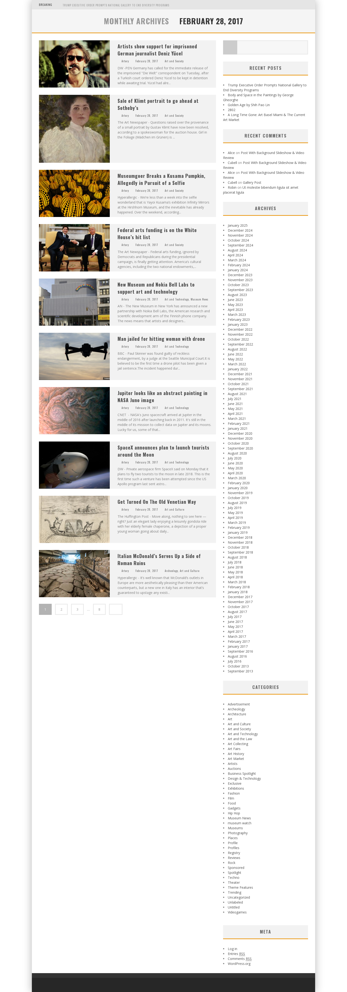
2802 (231, 110)
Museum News (199, 299)
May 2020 (235, 468)
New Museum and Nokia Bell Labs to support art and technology (156, 288)
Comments (240, 958)
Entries (236, 953)
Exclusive (234, 783)
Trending (234, 892)
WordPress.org (239, 963)
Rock (231, 862)
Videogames (237, 912)
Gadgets (234, 808)
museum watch (239, 823)
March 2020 (237, 478)
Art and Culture (174, 509)
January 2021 (238, 428)
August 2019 (237, 502)
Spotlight (234, 872)
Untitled (234, 907)
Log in (232, 948)
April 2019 (235, 517)
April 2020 (235, 473)
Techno (233, 877)
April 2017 (235, 631)
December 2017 (240, 597)
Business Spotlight (242, 773)
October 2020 (238, 443)
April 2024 (235, 255)
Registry (234, 852)
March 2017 (237, 636)
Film (231, 798)
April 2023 (235, 309)
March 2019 (237, 522)
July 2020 (234, 458)
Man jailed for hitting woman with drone (161, 338)
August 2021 (237, 394)
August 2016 (237, 656)
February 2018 (239, 587)
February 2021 (239, 423)
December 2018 (240, 537)
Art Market (236, 758)
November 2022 (240, 334)
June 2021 (235, 403)
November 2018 (240, 542)
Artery (125, 61)
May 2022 (235, 359)
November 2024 (240, 235)
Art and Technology (177, 299)
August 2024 (237, 250)
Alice (231, 152)
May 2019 (235, 512)
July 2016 (234, 661)
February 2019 (239, 527)
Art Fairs (234, 748)
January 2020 (238, 488)
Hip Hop (234, 813)
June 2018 (235, 567)
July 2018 (234, 562)
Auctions (234, 768)
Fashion (234, 793)
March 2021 (237, 418)
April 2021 (235, 413)
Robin (232, 187)
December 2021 (240, 374)
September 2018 (240, 552)
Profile (233, 843)
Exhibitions (236, 788)
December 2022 (240, 329)
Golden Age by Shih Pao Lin (249, 105)
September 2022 (240, 344)
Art (230, 719)
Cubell (232, 162)
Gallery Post (252, 182)
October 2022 (238, 339)
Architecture (237, 714)
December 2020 (240, 433)
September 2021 (240, 389)
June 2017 (235, 621)
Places (233, 838)
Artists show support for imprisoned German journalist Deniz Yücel (157, 50)
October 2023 (238, 285)
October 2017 (238, 606)
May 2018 (235, 572)
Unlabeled (235, 902)
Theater (234, 882)
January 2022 (238, 369)
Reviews (234, 857)
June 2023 (235, 299)
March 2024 (237, 260)
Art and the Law (240, 739)
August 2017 (237, 611)
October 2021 (238, 384)
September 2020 (240, 448)
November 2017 (240, 602)
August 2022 (237, 349)
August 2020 (237, 453)
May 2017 (235, 626)
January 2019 (238, 532)
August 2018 (237, 557)
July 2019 (234, 507)
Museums (235, 828)
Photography (238, 833)
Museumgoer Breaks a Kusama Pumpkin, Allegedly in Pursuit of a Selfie (161, 179)
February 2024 (239, 265)
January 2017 (238, 646)
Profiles (233, 848)
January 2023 (238, 324)
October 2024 (238, 240)
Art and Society (174, 61)
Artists (232, 763)
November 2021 (240, 379)
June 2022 (235, 354)
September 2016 (240, 651)
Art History (236, 753)
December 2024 (240, 230)
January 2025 (238, 225)
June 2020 (235, 463)
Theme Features (240, 887)
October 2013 (238, 666)
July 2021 (234, 398)
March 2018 (237, 582)
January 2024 (238, 270)
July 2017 (234, 616)
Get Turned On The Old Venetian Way (157, 501)
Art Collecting (238, 744)
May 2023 (235, 304)
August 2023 (237, 294)
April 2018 (235, 577)
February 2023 (239, 319)
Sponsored (236, 867)
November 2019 (240, 493)
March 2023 (237, 314)
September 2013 (240, 671)
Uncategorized (239, 897)
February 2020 (239, 483)
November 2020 (240, 438)
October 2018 (238, 547)
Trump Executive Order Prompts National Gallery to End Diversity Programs (116, 5)
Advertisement (239, 704)
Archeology (171, 571)
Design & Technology (244, 778)
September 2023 (240, 290)
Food (232, 803)
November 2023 (240, 280)
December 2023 (240, 275)
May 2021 (235, 408)
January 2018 (238, 592)
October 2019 (238, 498)
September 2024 (240, 245)
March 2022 (237, 364)
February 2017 (239, 641)
